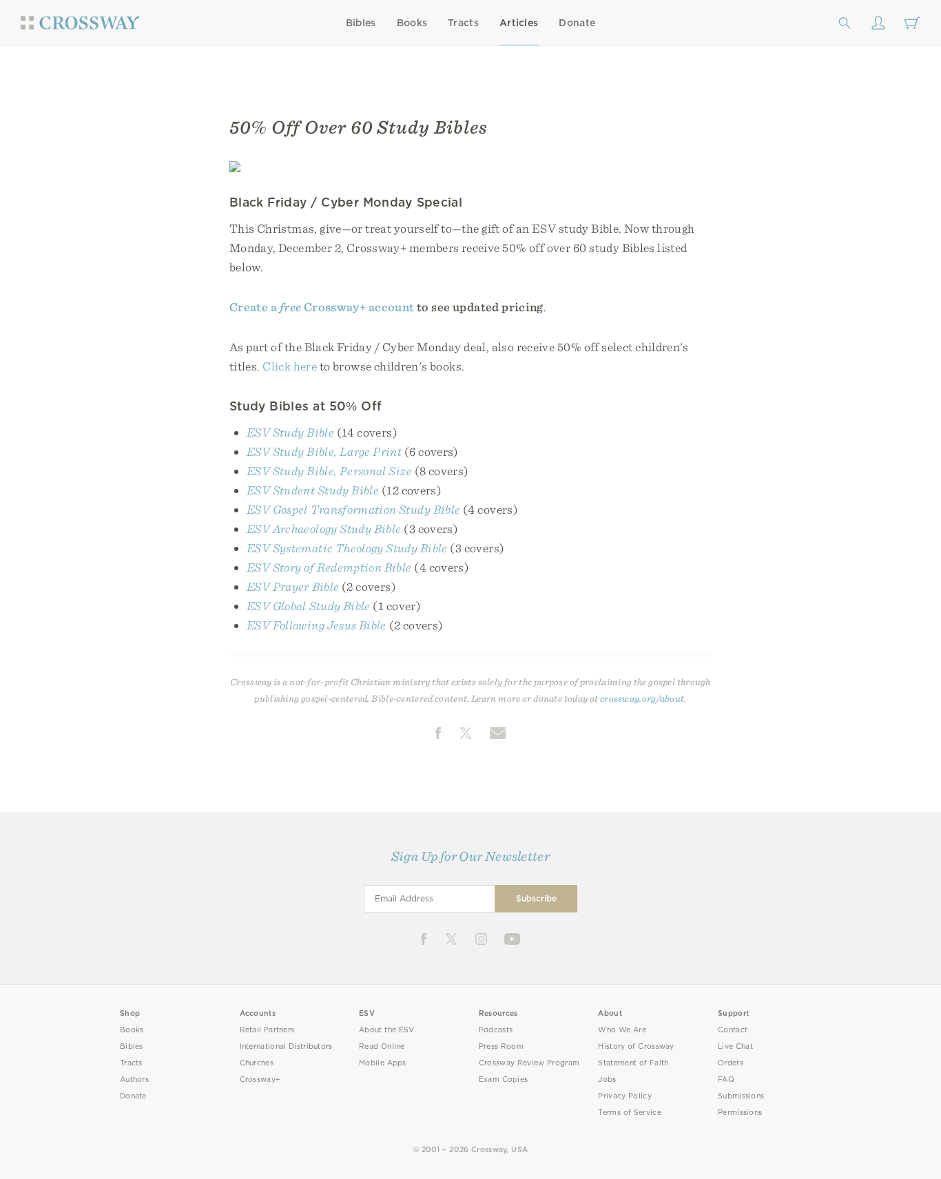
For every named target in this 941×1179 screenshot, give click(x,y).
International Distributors (286, 1046)
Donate (577, 22)
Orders (730, 1062)
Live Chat (735, 1046)
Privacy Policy (625, 1096)
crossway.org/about (642, 698)
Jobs (607, 1079)
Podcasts (496, 1029)
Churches (256, 1062)
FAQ (726, 1079)
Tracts (463, 22)
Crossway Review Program (529, 1062)
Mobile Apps (382, 1062)
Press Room (501, 1046)
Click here (289, 366)
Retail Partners (267, 1029)
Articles (518, 22)
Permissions (740, 1112)
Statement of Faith (633, 1062)
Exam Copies (503, 1079)
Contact (732, 1029)
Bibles (361, 22)
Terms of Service (629, 1112)
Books (412, 22)
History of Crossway (636, 1046)
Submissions (741, 1096)
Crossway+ (260, 1079)
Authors (134, 1079)
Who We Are (622, 1029)
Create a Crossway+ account (321, 307)
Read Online (382, 1046)
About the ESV (387, 1029)
